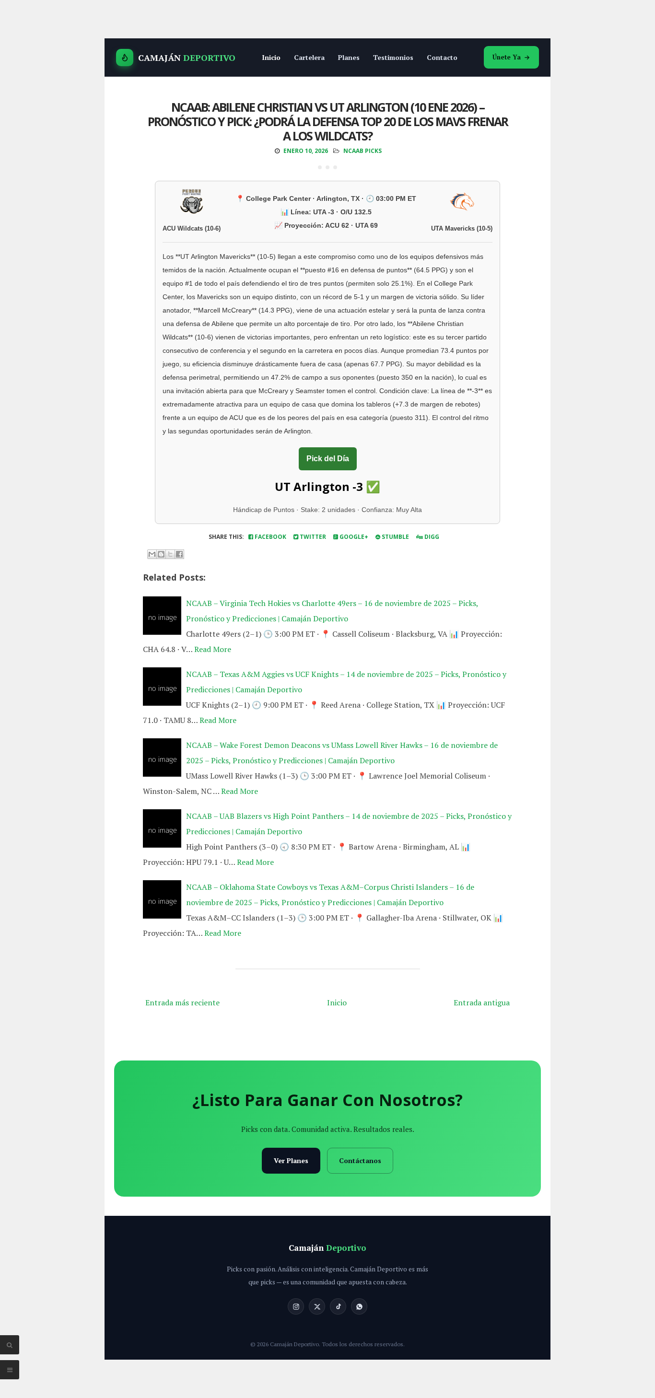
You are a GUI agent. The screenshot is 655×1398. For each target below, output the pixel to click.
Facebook (269, 537)
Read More (212, 649)
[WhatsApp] (359, 1306)
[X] (317, 1306)
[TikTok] (338, 1306)
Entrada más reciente (182, 1002)
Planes (349, 57)
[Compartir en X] (170, 554)
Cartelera (309, 57)
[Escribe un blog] (161, 554)
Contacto (442, 57)
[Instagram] (296, 1306)
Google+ (353, 537)
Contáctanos (360, 1160)
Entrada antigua (482, 1002)
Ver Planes (291, 1160)
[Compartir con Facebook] (179, 554)
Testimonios (393, 57)
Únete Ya (506, 57)
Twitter (312, 537)
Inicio (271, 57)
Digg (431, 537)
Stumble (394, 537)
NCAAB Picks (362, 151)
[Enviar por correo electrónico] (152, 554)
